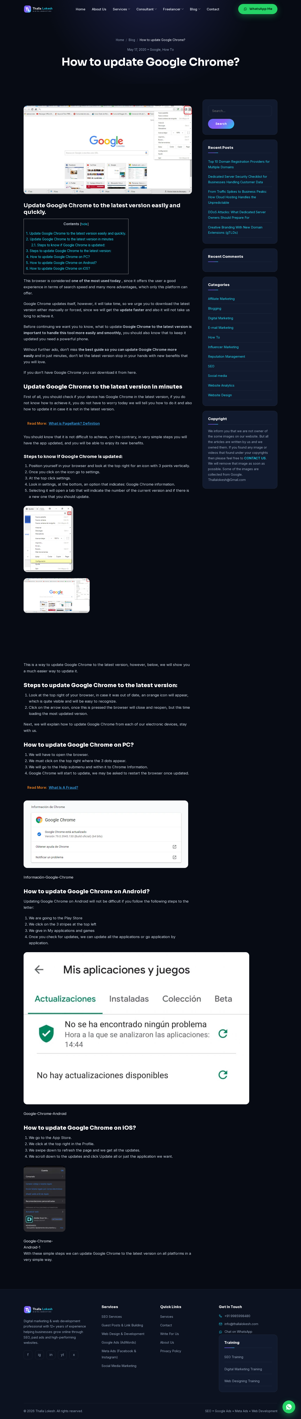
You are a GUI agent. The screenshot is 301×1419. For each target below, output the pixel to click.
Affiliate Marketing (221, 299)
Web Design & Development (123, 1334)
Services (120, 9)
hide (84, 224)
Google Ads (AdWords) (119, 1342)
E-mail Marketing (220, 327)
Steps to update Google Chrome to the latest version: (68, 251)
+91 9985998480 (237, 1316)
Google (155, 49)
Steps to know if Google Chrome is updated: (68, 245)
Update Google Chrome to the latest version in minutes (70, 239)
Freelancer (171, 9)
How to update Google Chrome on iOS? (58, 268)
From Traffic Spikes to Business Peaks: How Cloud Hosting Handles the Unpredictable (237, 197)
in (51, 1354)
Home (80, 9)
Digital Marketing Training (243, 1369)
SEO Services (112, 1316)
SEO (211, 366)
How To (168, 49)
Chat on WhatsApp (238, 1331)
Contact (213, 9)
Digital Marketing (220, 318)
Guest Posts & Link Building (122, 1325)
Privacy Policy (170, 1351)
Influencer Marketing (223, 347)
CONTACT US (255, 458)
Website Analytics (221, 385)
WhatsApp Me (260, 9)
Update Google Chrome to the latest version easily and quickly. (76, 233)
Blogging (214, 308)
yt (62, 1354)
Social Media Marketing (119, 1366)
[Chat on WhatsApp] (288, 1406)
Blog (193, 9)
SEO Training (233, 1357)
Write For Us (169, 1334)
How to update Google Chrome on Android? (61, 263)
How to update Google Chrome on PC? (58, 257)
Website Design (220, 395)
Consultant (145, 9)
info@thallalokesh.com (241, 1324)
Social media (217, 376)
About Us (99, 9)
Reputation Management (226, 356)
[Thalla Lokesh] (40, 9)
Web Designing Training (242, 1381)
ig (39, 1354)
